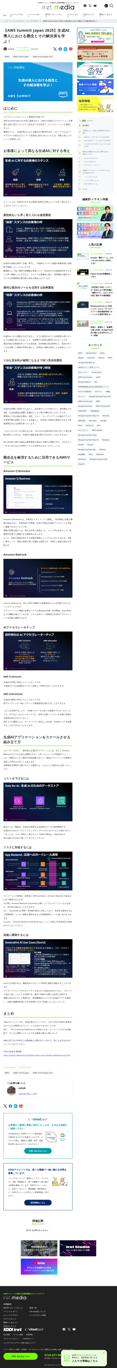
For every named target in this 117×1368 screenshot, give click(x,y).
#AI (96, 382)
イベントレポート (34, 15)
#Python (102, 450)
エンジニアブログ (16, 15)
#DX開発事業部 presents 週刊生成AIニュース (93, 387)
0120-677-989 (53, 1355)
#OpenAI (81, 464)
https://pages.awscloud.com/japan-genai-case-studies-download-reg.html (36, 1055)
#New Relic (100, 454)
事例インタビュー (105, 15)
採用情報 (29, 1334)
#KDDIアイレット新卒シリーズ (88, 367)
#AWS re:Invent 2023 (103, 406)
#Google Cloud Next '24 (86, 363)
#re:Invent (90, 358)
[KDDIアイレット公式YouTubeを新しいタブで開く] (95, 5)
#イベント (81, 396)
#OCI (98, 425)
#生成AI (81, 358)
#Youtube (106, 416)
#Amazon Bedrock (84, 382)
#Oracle (81, 445)
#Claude (90, 445)
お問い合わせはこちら (38, 1151)
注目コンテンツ (88, 15)
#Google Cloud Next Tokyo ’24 (88, 416)
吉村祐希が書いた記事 (27, 1094)
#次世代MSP (82, 411)
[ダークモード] (106, 6)
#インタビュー (83, 430)
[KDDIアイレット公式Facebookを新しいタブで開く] (85, 5)
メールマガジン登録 (37, 1315)
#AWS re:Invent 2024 (85, 401)
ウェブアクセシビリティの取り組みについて (19, 1343)
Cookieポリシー (28, 1339)
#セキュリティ (83, 372)
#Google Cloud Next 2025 (98, 459)
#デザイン (98, 391)
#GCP (80, 425)
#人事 (98, 377)
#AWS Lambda (97, 430)
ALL (4, 15)
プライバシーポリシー (11, 1339)
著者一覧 (33, 1308)
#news (102, 353)
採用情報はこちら (38, 1202)
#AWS (7, 57)
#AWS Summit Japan (21, 57)
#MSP (110, 358)
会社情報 (6, 1334)
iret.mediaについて (37, 1311)
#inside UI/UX (96, 372)
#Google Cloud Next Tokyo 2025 (100, 396)
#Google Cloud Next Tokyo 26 (88, 440)
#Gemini (101, 358)
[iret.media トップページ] (14, 1298)
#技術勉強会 (95, 411)
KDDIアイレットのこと (53, 15)
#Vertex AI (89, 425)
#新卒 (98, 401)
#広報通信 (81, 454)
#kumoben (93, 421)
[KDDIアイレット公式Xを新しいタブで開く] (90, 5)
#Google (103, 421)
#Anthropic (82, 459)
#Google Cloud (91, 353)
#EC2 (90, 454)
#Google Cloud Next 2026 (87, 450)
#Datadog (105, 440)
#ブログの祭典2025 (84, 391)
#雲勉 (108, 391)
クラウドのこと (72, 15)
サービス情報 (18, 1334)
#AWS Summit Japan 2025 (43, 57)
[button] (111, 6)
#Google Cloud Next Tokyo (87, 435)
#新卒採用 (81, 421)
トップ (5, 21)
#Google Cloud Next (85, 406)
